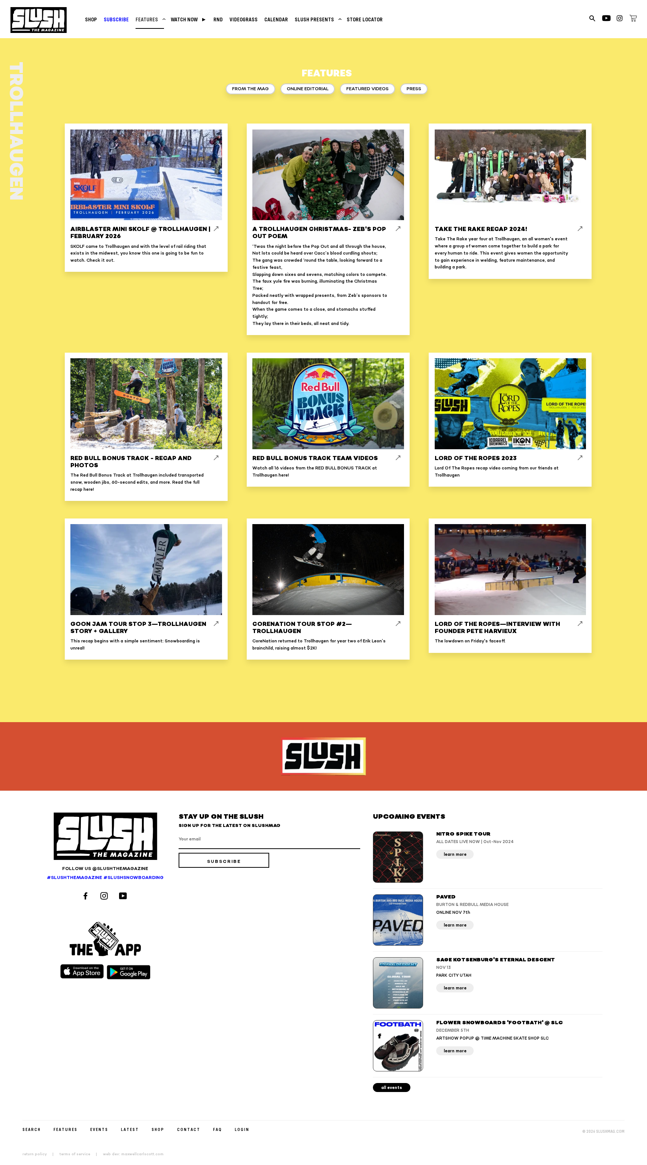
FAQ (217, 1129)
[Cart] (633, 19)
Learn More (455, 854)
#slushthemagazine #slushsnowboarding (105, 877)
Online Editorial (307, 89)
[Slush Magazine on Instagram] (105, 896)
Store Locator (365, 19)
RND (218, 19)
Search (31, 1129)
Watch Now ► (189, 19)
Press (414, 89)
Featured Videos (367, 89)
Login (242, 1129)
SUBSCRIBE (116, 19)
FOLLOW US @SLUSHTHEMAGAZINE (105, 869)
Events (99, 1129)
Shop (91, 19)
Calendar (276, 19)
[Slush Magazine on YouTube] (124, 896)
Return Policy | (40, 1154)
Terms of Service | (80, 1154)
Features (150, 19)
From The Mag (250, 89)
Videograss (244, 19)
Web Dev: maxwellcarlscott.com (133, 1154)
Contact (188, 1129)
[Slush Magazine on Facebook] (86, 896)
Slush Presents (317, 19)
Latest (130, 1129)
